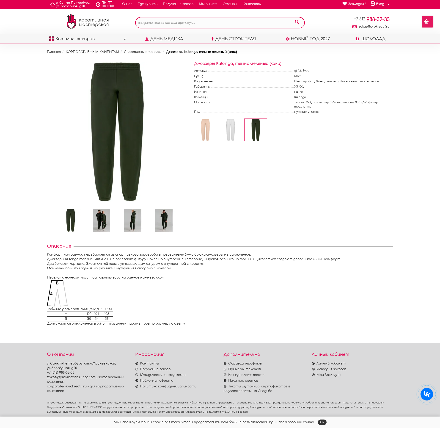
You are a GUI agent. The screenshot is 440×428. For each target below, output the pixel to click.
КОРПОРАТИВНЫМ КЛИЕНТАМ (92, 52)
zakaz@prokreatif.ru (374, 26)
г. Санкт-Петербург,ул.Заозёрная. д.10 (73, 4)
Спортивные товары (142, 52)
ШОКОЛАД (372, 39)
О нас (127, 4)
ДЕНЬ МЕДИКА (166, 39)
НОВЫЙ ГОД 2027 (310, 39)
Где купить (147, 4)
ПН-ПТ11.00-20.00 (108, 4)
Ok (322, 422)
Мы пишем (208, 4)
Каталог (75, 39)
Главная (54, 52)
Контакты (252, 4)
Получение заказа (178, 4)
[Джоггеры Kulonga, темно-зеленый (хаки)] (117, 132)
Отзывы (230, 4)
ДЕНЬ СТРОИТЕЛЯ (235, 39)
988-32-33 (372, 19)
